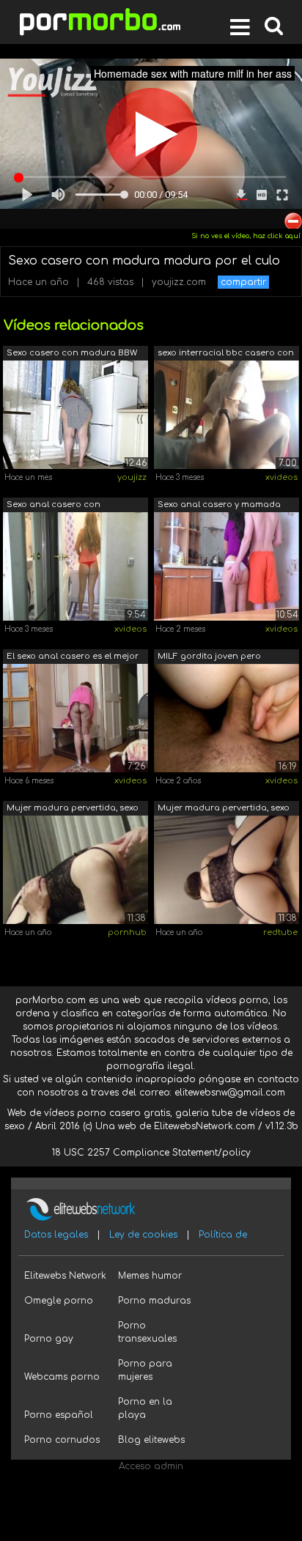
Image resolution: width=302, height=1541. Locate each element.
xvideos (281, 477)
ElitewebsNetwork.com (204, 1126)
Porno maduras (154, 1301)
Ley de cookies (143, 1235)
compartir (243, 282)
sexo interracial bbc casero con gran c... (226, 354)
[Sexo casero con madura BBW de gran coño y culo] (75, 414)
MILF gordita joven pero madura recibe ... (209, 657)
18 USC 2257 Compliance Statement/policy (151, 1153)
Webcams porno (62, 1377)
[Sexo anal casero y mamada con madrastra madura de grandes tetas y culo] (226, 566)
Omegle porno (58, 1301)
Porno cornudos (62, 1440)
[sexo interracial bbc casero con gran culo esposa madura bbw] (226, 414)
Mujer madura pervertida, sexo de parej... (73, 809)
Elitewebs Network (65, 1276)
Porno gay (48, 1339)
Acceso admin (151, 1466)
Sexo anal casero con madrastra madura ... (53, 506)
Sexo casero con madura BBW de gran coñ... (72, 354)
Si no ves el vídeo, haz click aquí (246, 236)
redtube (280, 932)
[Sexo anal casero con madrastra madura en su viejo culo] (75, 566)
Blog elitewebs (151, 1440)
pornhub (127, 932)
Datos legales (56, 1235)
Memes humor (150, 1276)
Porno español (58, 1415)
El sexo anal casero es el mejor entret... (73, 657)
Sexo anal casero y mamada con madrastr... (219, 506)
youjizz (132, 477)
